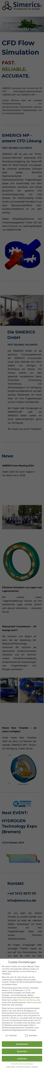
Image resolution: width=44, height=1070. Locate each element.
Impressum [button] (34, 1067)
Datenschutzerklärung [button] (23, 1067)
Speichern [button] (22, 1051)
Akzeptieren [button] (22, 1044)
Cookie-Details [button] (10, 1067)
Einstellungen (36, 1002)
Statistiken (33, 1035)
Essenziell (12, 1035)
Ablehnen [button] (22, 1058)
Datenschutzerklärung (27, 1000)
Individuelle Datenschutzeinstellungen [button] (22, 1064)
